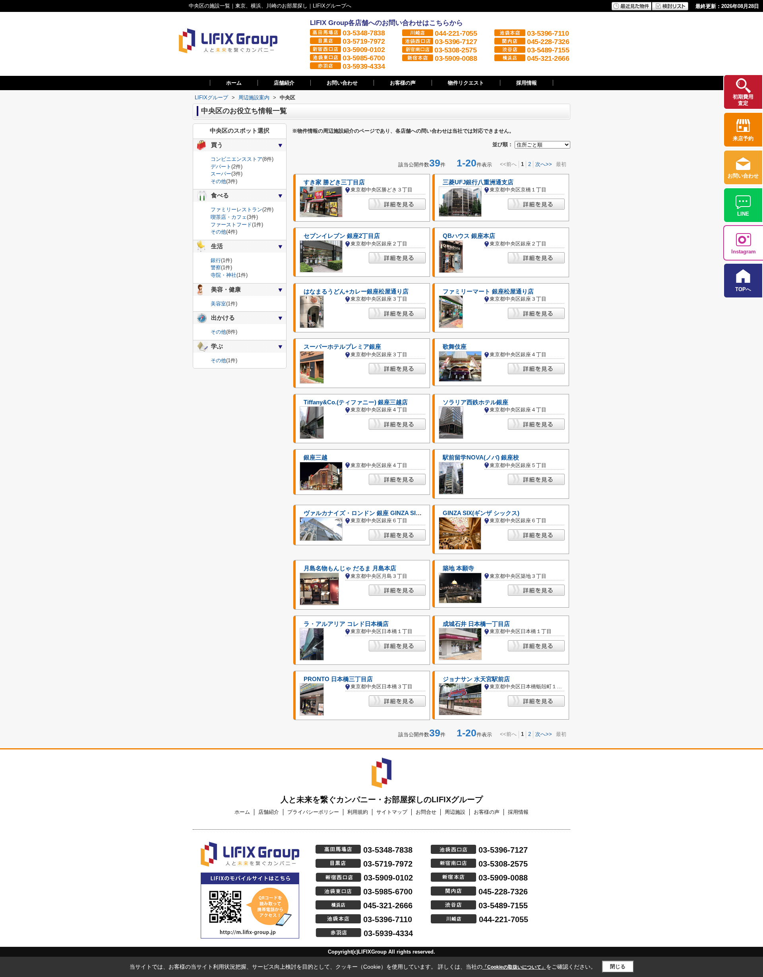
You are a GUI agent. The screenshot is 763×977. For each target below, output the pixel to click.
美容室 (218, 304)
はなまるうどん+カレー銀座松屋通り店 (356, 291)
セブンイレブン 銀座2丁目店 (342, 236)
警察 (216, 267)
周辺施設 (455, 812)
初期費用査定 (743, 100)
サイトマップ (391, 812)
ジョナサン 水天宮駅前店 (476, 679)
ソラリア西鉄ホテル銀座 (475, 402)
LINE (743, 214)
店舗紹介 (284, 83)
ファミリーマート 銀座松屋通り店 (488, 291)
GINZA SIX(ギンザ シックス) (481, 513)
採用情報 (526, 83)
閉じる (618, 966)
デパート (221, 167)
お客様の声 (403, 83)
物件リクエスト (466, 83)
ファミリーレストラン (236, 209)
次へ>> (543, 164)
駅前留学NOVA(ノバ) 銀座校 (481, 457)
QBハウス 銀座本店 (469, 236)
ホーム (234, 83)
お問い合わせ (342, 83)
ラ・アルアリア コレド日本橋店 (346, 624)
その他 (218, 181)
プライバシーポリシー (313, 812)
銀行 (216, 260)
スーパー (221, 174)
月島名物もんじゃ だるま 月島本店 (350, 568)
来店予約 (743, 138)
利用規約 (357, 812)
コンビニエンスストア (236, 159)
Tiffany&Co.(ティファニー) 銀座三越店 (356, 402)
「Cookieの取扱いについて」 (514, 967)
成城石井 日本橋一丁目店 (476, 624)
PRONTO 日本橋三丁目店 (338, 679)
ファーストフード (231, 225)
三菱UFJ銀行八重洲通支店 (478, 182)
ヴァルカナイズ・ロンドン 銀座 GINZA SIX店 (365, 513)
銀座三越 (315, 457)
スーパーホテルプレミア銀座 (342, 347)
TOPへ (743, 289)
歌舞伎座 (455, 347)
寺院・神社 (223, 275)
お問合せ (426, 812)
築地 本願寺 (458, 568)
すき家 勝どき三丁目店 (334, 182)
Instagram (743, 252)
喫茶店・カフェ (229, 217)
